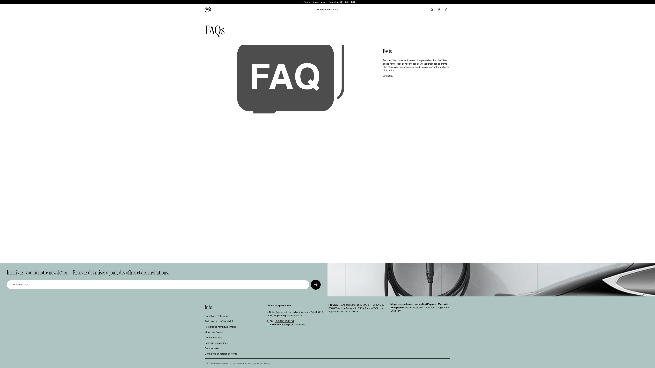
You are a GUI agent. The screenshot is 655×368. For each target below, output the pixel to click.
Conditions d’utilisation (217, 315)
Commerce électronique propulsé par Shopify (248, 363)
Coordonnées (212, 348)
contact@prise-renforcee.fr (292, 324)
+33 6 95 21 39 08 (284, 321)
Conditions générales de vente (221, 353)
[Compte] (439, 9)
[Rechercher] (432, 9)
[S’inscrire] (316, 285)
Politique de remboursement (220, 326)
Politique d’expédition (216, 342)
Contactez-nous (213, 337)
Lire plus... (388, 75)
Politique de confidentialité (219, 321)
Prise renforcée (219, 363)
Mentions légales (214, 332)
